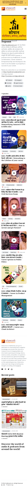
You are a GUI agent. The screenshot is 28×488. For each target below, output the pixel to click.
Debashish (5, 406)
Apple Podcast (19, 83)
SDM (14, 117)
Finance (20, 320)
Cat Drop (10, 218)
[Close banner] (26, 3)
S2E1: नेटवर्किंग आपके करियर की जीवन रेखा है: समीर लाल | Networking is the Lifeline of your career (13, 158)
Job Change (5, 252)
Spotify (9, 86)
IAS (3, 185)
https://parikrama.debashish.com (14, 72)
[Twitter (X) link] (9, 369)
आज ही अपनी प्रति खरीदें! (16, 3)
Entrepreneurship (10, 185)
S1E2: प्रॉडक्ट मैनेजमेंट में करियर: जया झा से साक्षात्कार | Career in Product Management (13, 293)
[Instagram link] (5, 369)
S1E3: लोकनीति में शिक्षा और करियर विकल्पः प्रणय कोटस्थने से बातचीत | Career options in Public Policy (12, 258)
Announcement (6, 399)
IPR (3, 286)
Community (13, 151)
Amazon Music (18, 86)
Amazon (4, 117)
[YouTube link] (2, 369)
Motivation (13, 320)
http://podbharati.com (9, 45)
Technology (5, 320)
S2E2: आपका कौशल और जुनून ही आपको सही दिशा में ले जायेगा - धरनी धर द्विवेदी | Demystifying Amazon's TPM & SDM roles (13, 123)
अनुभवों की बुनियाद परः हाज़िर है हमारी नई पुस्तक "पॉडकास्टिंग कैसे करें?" (13, 403)
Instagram (18, 80)
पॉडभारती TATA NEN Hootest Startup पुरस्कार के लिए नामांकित (12, 435)
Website (10, 80)
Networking (5, 151)
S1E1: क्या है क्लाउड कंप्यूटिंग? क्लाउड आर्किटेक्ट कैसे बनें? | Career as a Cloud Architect (12, 327)
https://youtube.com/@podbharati (12, 76)
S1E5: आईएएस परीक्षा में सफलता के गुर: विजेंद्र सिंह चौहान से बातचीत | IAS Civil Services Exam (12, 192)
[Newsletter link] (12, 369)
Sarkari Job (19, 185)
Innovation (17, 218)
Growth (20, 286)
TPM (10, 117)
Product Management (11, 286)
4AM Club (20, 151)
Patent (4, 218)
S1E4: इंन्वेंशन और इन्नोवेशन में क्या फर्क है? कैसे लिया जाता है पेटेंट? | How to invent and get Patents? (13, 225)
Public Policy (13, 252)
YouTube (8, 83)
